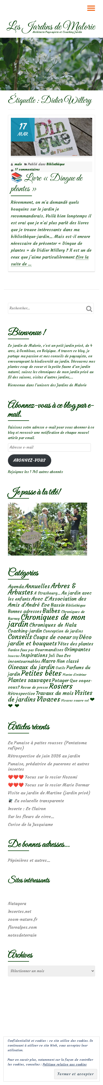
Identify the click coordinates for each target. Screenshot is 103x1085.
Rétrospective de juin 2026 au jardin (44, 755)
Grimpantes (77, 649)
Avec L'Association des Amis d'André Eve (47, 601)
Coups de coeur (52, 637)
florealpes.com (22, 927)
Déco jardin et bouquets (50, 640)
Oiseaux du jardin (31, 667)
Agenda (16, 586)
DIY (75, 638)
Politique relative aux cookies (65, 1064)
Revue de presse (34, 687)
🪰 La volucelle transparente (36, 800)
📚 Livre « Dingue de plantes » (46, 183)
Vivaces (48, 699)
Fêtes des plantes (75, 644)
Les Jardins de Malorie (51, 27)
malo (18, 164)
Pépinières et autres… (29, 860)
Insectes (14, 656)
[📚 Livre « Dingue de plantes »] (51, 135)
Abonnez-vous (29, 460)
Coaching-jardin (25, 631)
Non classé (68, 661)
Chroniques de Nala (53, 624)
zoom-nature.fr (22, 919)
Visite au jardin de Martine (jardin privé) (49, 792)
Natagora (17, 903)
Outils (60, 668)
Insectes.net (19, 911)
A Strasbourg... (47, 593)
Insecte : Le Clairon (27, 808)
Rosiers (61, 686)
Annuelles (37, 586)
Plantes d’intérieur (74, 675)
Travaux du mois (54, 693)
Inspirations (34, 655)
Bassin (58, 605)
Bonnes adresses (24, 611)
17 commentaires (27, 169)
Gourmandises (49, 649)
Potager (60, 680)
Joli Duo (56, 655)
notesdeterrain (22, 935)
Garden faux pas (21, 650)
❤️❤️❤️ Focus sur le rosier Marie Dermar (48, 784)
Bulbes (51, 611)
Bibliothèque (55, 164)
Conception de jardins (63, 631)
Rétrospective (21, 693)
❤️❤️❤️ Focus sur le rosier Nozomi (42, 777)
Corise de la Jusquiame (30, 824)
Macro (48, 661)
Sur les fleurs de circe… (31, 816)
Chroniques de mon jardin (46, 620)
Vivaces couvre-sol (75, 700)
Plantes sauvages (29, 680)
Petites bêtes (41, 673)
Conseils (20, 636)
